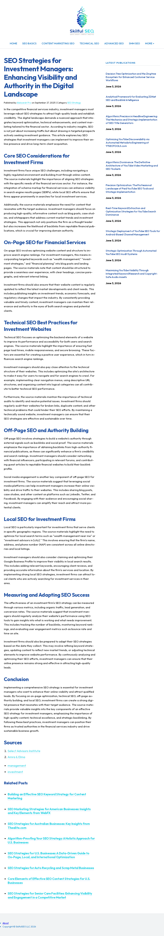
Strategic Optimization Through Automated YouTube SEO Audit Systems (131, 252)
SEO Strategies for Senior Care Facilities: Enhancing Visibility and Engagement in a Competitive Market (50, 895)
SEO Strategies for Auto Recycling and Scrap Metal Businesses (51, 868)
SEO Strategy (74, 102)
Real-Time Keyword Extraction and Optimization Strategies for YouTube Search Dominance (131, 211)
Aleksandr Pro (24, 102)
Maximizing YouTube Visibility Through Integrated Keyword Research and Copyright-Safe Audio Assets (132, 274)
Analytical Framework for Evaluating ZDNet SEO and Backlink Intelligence (131, 98)
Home (13, 43)
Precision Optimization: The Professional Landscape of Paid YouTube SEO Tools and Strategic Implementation (130, 188)
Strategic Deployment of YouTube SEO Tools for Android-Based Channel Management (133, 232)
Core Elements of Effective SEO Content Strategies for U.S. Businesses (49, 881)
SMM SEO (134, 43)
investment (15, 772)
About (6, 923)
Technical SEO (89, 43)
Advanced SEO (114, 43)
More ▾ (149, 43)
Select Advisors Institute (24, 751)
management (17, 765)
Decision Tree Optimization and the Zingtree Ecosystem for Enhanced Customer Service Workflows (131, 77)
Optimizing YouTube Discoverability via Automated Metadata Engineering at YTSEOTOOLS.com (127, 142)
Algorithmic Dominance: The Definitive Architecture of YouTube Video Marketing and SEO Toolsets (132, 165)
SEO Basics (29, 43)
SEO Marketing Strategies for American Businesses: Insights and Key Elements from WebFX (49, 811)
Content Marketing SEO (58, 43)
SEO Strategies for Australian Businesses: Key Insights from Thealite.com (49, 826)
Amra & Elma (16, 757)
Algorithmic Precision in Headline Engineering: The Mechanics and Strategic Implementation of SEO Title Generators (132, 120)
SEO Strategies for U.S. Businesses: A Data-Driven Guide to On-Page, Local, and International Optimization (48, 855)
